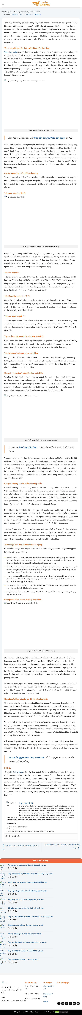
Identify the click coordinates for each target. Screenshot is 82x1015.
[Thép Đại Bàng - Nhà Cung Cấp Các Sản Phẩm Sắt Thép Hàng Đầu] (41, 4)
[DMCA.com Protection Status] (61, 1012)
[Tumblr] (9, 836)
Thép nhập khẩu (10, 52)
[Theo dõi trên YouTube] (78, 1003)
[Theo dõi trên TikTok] (66, 1003)
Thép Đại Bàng (17, 771)
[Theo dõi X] (70, 1003)
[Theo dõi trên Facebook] (59, 1003)
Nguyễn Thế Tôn (33, 14)
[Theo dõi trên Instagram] (62, 1003)
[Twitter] (12, 836)
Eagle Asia (51, 1012)
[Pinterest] (6, 836)
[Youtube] (15, 836)
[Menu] (3, 3)
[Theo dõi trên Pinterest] (74, 1003)
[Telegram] (18, 836)
